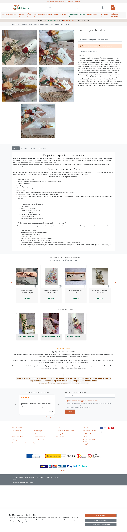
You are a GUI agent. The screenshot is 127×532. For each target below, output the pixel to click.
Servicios (104, 14)
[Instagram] (105, 428)
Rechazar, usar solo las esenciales (100, 525)
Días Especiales (92, 14)
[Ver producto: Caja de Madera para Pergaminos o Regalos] (27, 276)
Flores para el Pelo (9, 14)
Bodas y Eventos (60, 14)
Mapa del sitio (60, 437)
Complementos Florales (43, 14)
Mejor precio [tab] (42, 148)
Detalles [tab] (15, 148)
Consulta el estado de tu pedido (65, 431)
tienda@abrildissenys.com (90, 434)
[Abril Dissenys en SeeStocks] (101, 432)
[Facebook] (101, 428)
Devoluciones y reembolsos (20, 443)
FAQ (34, 443)
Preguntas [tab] (33, 148)
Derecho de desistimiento (40, 440)
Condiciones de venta (39, 434)
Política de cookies (17, 437)
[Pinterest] (112, 428)
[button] (15, 404)
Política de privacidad (39, 437)
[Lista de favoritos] (107, 7)
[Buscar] (76, 7)
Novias (21, 14)
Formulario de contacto (89, 431)
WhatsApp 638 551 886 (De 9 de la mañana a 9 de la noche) (90, 442)
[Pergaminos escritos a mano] (51, 323)
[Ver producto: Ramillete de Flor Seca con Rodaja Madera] (100, 276)
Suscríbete (70, 412)
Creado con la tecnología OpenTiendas (22, 482)
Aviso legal (15, 440)
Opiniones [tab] (24, 148)
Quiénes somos (16, 431)
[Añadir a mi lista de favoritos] (35, 286)
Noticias (14, 434)
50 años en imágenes (114, 15)
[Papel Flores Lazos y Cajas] (27, 323)
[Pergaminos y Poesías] (75, 323)
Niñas (29, 14)
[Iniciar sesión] (102, 7)
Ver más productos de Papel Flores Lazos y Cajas (64, 260)
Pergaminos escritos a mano (51, 336)
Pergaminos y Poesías (77, 14)
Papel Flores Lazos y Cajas (26, 336)
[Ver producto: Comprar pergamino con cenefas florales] (51, 276)
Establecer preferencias (101, 520)
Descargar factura (61, 434)
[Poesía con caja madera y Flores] (19, 47)
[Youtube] (108, 428)
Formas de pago (37, 431)
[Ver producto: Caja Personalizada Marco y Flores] (75, 276)
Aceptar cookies (100, 516)
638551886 (85, 437)
